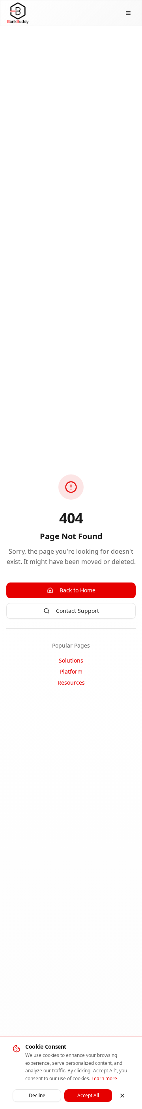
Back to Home (77, 590)
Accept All (88, 1095)
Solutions (71, 660)
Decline (37, 1095)
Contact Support (77, 610)
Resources (71, 682)
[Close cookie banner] (122, 1095)
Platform (71, 671)
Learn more (104, 1078)
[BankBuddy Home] (18, 13)
